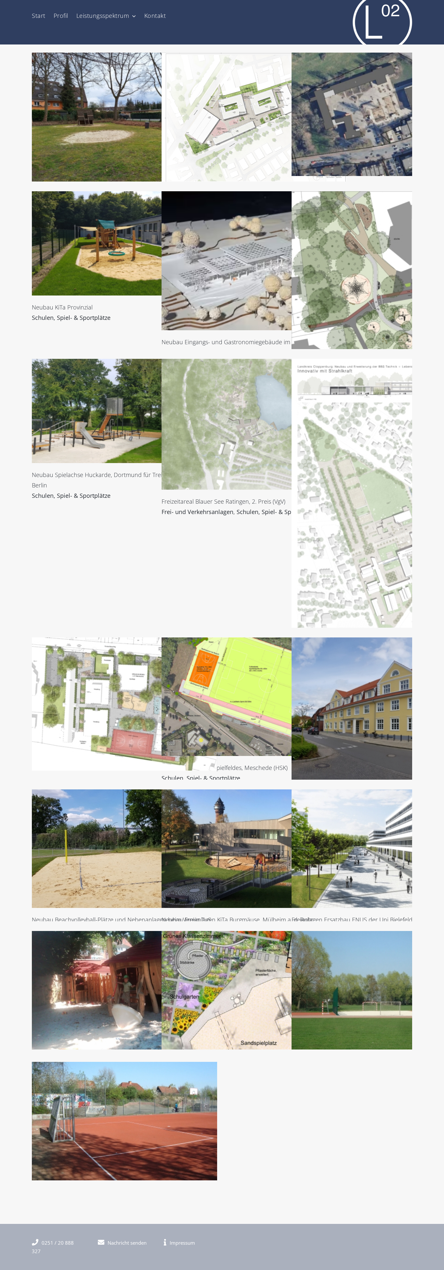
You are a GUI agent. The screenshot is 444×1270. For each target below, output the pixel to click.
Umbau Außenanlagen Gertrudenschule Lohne (384, 713)
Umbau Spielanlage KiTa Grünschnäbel (124, 990)
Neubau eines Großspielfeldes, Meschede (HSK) (254, 696)
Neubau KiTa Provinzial (124, 243)
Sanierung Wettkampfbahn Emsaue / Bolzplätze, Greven (124, 1121)
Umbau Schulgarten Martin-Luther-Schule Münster (254, 990)
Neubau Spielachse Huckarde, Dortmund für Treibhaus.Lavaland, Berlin (124, 411)
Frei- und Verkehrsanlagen (197, 512)
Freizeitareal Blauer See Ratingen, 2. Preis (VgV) (254, 424)
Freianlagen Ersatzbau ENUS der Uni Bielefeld (384, 848)
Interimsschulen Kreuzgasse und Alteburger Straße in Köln (254, 118)
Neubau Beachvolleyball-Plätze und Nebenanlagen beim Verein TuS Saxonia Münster (124, 848)
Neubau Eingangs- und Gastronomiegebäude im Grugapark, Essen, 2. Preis (254, 261)
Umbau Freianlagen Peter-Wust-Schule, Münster (384, 114)
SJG (124, 122)
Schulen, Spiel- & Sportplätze (71, 317)
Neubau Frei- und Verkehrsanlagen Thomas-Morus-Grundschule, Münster (124, 704)
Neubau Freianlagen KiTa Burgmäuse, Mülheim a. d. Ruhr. (254, 848)
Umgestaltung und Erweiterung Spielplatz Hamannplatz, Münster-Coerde (384, 278)
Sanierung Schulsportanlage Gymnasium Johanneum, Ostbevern (384, 990)
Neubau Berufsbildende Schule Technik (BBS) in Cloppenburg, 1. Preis (384, 532)
